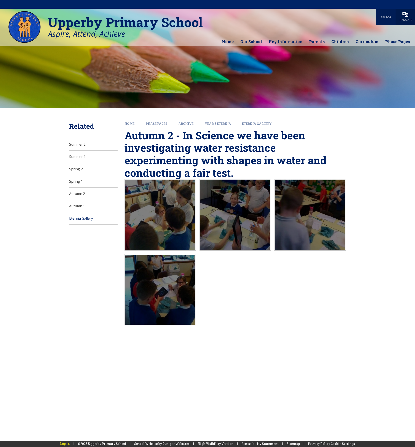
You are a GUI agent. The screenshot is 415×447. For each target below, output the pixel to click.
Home (129, 124)
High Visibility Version (215, 444)
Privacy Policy (319, 444)
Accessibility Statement (260, 444)
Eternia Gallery (257, 124)
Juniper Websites (176, 444)
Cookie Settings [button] (343, 444)
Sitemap (293, 444)
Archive (185, 124)
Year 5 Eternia (218, 124)
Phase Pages (156, 124)
